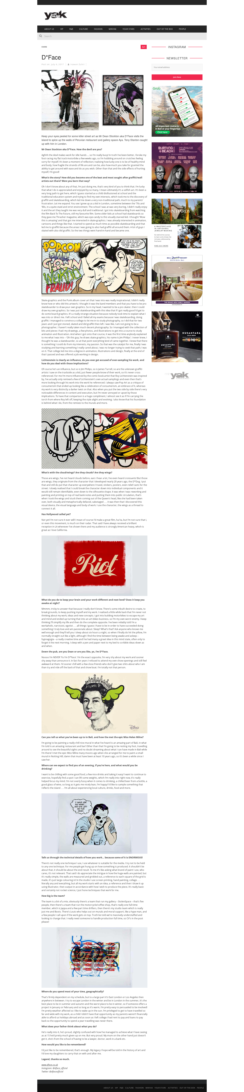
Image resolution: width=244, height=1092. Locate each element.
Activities (146, 29)
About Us (49, 29)
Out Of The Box (165, 29)
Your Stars (128, 29)
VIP (61, 29)
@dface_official (60, 1068)
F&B (71, 29)
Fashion (98, 29)
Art (143, 46)
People (182, 29)
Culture (83, 29)
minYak (112, 29)
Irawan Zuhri (77, 64)
